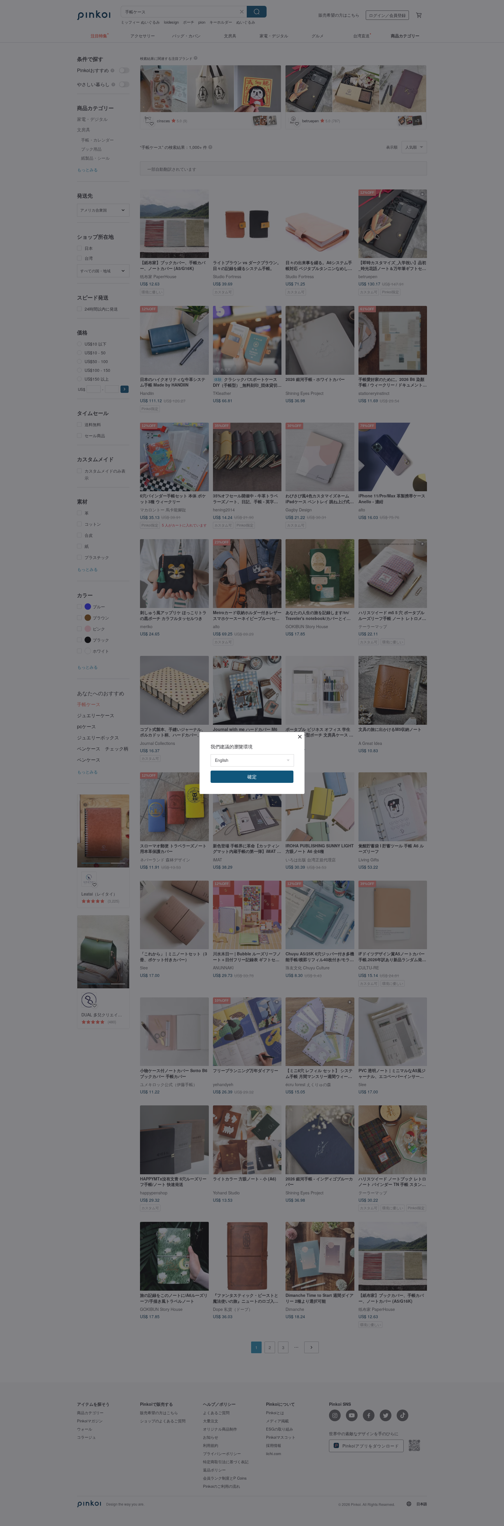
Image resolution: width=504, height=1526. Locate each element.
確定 (252, 776)
